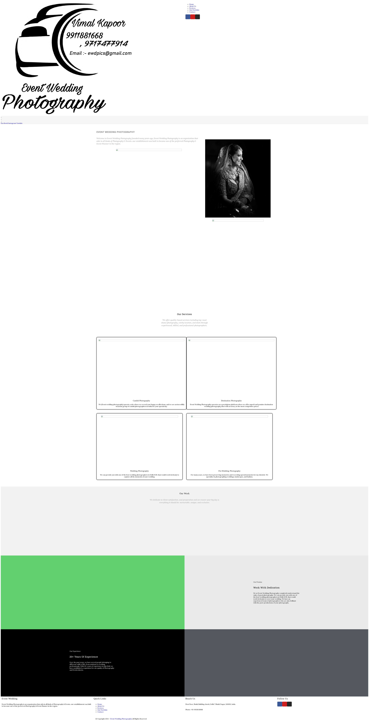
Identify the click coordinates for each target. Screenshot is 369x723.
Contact (192, 12)
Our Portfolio (194, 10)
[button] (184, 529)
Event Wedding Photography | (121, 719)
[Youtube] (192, 16)
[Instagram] (197, 16)
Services (192, 8)
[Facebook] (187, 16)
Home (191, 4)
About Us (192, 6)
